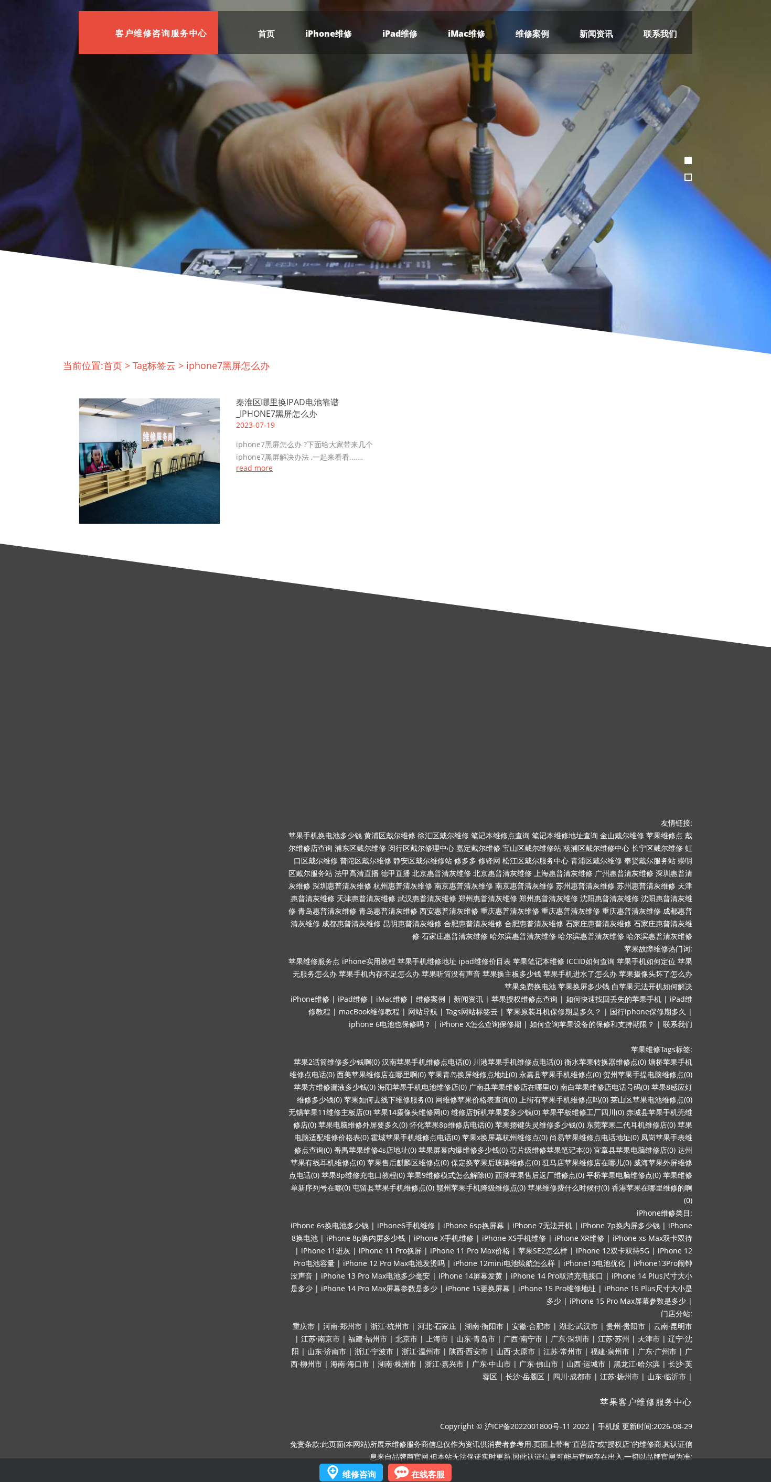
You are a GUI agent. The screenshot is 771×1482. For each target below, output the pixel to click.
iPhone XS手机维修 (514, 1238)
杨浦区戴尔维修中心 (596, 848)
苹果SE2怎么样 (542, 1251)
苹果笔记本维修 (538, 961)
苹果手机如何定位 (646, 961)
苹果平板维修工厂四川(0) (583, 1112)
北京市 (406, 1339)
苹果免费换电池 (530, 986)
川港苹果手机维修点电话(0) (517, 1062)
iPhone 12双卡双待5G (612, 1251)
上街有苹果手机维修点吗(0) (563, 1100)
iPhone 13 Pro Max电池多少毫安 (375, 1276)
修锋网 (489, 861)
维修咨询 (359, 1474)
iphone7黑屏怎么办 (228, 365)
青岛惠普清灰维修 (327, 911)
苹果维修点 (664, 835)
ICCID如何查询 (590, 961)
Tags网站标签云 (472, 1011)
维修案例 (532, 33)
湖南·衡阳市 (484, 1326)
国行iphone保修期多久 (648, 1011)
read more (254, 468)
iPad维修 (399, 33)
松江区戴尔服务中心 (535, 861)
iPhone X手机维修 (444, 1238)
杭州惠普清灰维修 (402, 886)
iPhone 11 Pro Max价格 (470, 1251)
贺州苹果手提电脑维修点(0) (647, 1074)
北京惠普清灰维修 (441, 873)
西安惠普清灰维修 (449, 911)
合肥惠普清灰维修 (473, 923)
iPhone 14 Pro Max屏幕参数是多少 (379, 1288)
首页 (266, 33)
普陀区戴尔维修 (365, 861)
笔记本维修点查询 (500, 835)
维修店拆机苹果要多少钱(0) (495, 1112)
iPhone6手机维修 (406, 1225)
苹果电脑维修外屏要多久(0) (363, 1125)
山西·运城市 (585, 1364)
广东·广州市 (657, 1351)
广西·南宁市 (523, 1339)
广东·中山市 (491, 1364)
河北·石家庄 (436, 1326)
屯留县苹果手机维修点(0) (393, 1188)
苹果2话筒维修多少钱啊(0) (337, 1062)
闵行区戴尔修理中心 (421, 848)
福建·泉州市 (610, 1351)
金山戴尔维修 (622, 835)
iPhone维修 (328, 33)
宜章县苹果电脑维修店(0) (635, 1150)
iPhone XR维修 (579, 1238)
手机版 (609, 1426)
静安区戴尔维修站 (422, 861)
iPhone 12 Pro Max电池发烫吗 (394, 1263)
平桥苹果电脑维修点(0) (623, 1175)
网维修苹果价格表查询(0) (476, 1100)
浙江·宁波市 (374, 1351)
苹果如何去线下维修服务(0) (388, 1100)
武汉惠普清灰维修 (427, 898)
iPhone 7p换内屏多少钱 (620, 1225)
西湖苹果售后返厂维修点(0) (539, 1175)
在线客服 (428, 1474)
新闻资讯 (596, 33)
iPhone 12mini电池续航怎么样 (504, 1263)
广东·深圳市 (570, 1339)
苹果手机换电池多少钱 (325, 835)
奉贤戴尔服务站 (650, 861)
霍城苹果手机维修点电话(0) (415, 1137)
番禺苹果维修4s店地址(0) (375, 1150)
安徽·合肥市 (531, 1326)
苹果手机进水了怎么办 (580, 974)
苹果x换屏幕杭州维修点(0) (505, 1137)
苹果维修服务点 (314, 961)
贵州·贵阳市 (625, 1326)
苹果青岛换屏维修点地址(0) (472, 1074)
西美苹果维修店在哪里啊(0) (381, 1074)
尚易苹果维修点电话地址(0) (594, 1137)
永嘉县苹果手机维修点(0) (560, 1074)
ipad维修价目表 (484, 961)
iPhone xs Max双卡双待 (652, 1238)
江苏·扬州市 (619, 1376)
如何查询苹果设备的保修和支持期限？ (592, 1024)
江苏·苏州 (613, 1339)
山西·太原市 (515, 1351)
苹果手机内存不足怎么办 (379, 974)
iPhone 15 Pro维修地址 (557, 1288)
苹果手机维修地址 (427, 961)
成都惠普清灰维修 (351, 923)
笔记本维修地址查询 (565, 835)
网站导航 (422, 1011)
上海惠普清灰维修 (563, 873)
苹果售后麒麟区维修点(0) (408, 1162)
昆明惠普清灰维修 (412, 923)
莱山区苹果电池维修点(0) (651, 1100)
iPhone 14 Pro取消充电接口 (557, 1276)
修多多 (465, 861)
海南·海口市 (349, 1364)
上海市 (437, 1339)
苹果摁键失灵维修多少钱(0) (539, 1125)
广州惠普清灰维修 (624, 873)
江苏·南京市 (320, 1339)
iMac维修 (466, 33)
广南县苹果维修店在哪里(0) (513, 1087)
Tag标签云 (154, 365)
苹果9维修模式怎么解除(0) (450, 1175)
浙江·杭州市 (389, 1326)
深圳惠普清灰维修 (342, 886)
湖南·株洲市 (397, 1364)
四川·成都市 (572, 1376)
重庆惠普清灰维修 (509, 911)
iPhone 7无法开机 (542, 1225)
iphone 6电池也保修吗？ (390, 1024)
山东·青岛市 (475, 1339)
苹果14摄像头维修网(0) (411, 1112)
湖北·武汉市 (578, 1326)
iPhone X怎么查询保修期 (480, 1024)
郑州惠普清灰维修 (487, 898)
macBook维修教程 (369, 1011)
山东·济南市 (326, 1351)
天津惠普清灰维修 (366, 898)
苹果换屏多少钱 (583, 986)
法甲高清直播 (357, 873)
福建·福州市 (367, 1339)
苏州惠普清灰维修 (585, 886)
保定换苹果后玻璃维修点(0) (495, 1162)
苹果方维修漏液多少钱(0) (335, 1087)
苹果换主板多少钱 (512, 974)
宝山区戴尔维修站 (531, 848)
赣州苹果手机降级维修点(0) (481, 1188)
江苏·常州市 (562, 1351)
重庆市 (304, 1326)
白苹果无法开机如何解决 (652, 986)
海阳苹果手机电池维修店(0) (422, 1087)
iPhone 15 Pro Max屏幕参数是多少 (628, 1301)
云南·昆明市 (673, 1326)
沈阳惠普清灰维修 (609, 898)
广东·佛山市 (538, 1364)
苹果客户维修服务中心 (646, 1402)
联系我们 (660, 33)
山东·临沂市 (666, 1376)
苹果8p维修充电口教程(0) (363, 1175)
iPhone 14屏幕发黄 (470, 1276)
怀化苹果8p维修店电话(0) (451, 1125)
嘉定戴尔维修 (478, 848)
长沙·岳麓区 (525, 1376)
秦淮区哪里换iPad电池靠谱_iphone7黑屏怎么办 (287, 407)
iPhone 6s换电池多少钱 (330, 1225)
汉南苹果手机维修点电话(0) (426, 1062)
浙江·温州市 (421, 1351)
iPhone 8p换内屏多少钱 (365, 1238)
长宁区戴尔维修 (657, 848)
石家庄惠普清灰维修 (598, 923)
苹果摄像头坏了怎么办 (655, 974)
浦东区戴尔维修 (360, 848)
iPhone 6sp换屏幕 (473, 1225)
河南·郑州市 (342, 1326)
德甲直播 (395, 873)
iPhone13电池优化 (594, 1263)
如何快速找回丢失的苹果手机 (613, 999)
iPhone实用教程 (368, 961)
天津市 (649, 1339)
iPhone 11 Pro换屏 (390, 1251)
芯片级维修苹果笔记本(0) (551, 1150)
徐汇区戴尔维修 (443, 835)
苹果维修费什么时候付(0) (568, 1188)
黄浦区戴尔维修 (389, 835)
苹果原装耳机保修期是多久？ (554, 1011)
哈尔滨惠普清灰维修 (523, 936)
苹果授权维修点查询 (524, 999)
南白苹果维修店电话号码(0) (604, 1087)
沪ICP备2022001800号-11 (528, 1426)
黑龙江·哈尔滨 (637, 1364)
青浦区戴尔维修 (596, 861)
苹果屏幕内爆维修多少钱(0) (463, 1150)
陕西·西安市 (468, 1351)
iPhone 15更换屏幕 (478, 1288)
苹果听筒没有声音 (451, 974)
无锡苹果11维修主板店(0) (329, 1112)
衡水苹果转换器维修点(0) (605, 1062)
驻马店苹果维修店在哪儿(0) (586, 1162)
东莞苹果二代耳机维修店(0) (631, 1125)
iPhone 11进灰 (325, 1251)
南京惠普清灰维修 (463, 886)
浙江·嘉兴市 (444, 1364)
